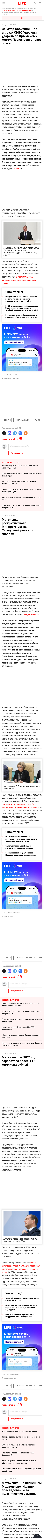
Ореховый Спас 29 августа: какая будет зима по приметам (21, 506)
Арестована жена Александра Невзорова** (20, 1465)
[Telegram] (15, 433)
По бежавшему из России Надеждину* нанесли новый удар (22, 474)
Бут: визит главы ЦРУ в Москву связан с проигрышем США (19, 482)
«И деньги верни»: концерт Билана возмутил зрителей (21, 1036)
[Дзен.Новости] (4, 433)
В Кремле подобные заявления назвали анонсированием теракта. (19, 280)
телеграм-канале (30, 614)
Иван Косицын (8, 916)
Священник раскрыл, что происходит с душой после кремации (21, 490)
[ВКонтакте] (20, 433)
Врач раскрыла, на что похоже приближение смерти (21, 1471)
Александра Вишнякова (11, 378)
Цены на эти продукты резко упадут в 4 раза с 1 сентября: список (22, 1044)
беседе (16, 168)
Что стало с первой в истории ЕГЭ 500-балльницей (18, 1028)
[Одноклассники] (25, 433)
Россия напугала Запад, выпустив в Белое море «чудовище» (20, 466)
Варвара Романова (10, 1378)
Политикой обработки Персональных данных (16, 10)
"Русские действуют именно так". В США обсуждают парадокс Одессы (19, 1495)
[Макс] (9, 433)
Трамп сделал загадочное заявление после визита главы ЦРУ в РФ (20, 1004)
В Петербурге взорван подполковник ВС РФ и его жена (21, 498)
